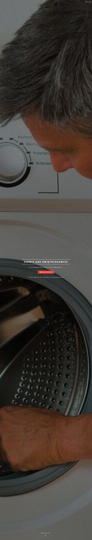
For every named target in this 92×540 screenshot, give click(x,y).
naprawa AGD (45, 533)
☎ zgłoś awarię (46, 272)
